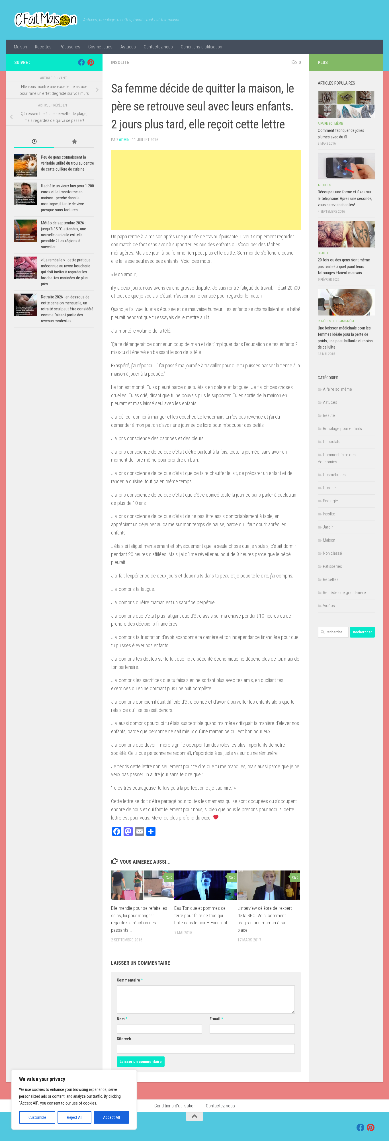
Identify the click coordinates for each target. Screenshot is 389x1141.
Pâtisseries (70, 47)
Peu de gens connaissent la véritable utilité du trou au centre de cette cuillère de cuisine (67, 163)
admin (124, 140)
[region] (74, 1100)
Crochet (330, 487)
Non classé (332, 553)
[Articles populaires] (74, 142)
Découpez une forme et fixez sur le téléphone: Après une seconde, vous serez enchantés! (345, 198)
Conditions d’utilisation (201, 47)
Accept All (111, 1117)
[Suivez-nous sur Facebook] (81, 62)
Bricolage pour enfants (342, 428)
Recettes (43, 47)
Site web (124, 1038)
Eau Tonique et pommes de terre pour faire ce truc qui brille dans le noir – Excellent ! (201, 915)
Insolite (120, 62)
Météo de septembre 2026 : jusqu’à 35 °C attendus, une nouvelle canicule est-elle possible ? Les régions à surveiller (63, 234)
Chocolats (331, 441)
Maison (20, 47)
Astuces (128, 47)
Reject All (74, 1117)
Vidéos (329, 605)
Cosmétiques (100, 47)
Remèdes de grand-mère (336, 321)
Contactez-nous (158, 47)
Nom (122, 1019)
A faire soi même (330, 124)
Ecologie (330, 500)
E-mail (216, 1019)
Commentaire (130, 980)
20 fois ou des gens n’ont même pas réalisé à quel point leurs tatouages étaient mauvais (344, 266)
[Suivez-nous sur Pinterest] (90, 62)
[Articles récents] (34, 142)
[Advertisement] (206, 190)
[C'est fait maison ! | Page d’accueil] (45, 19)
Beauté (323, 253)
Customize (37, 1117)
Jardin (328, 527)
